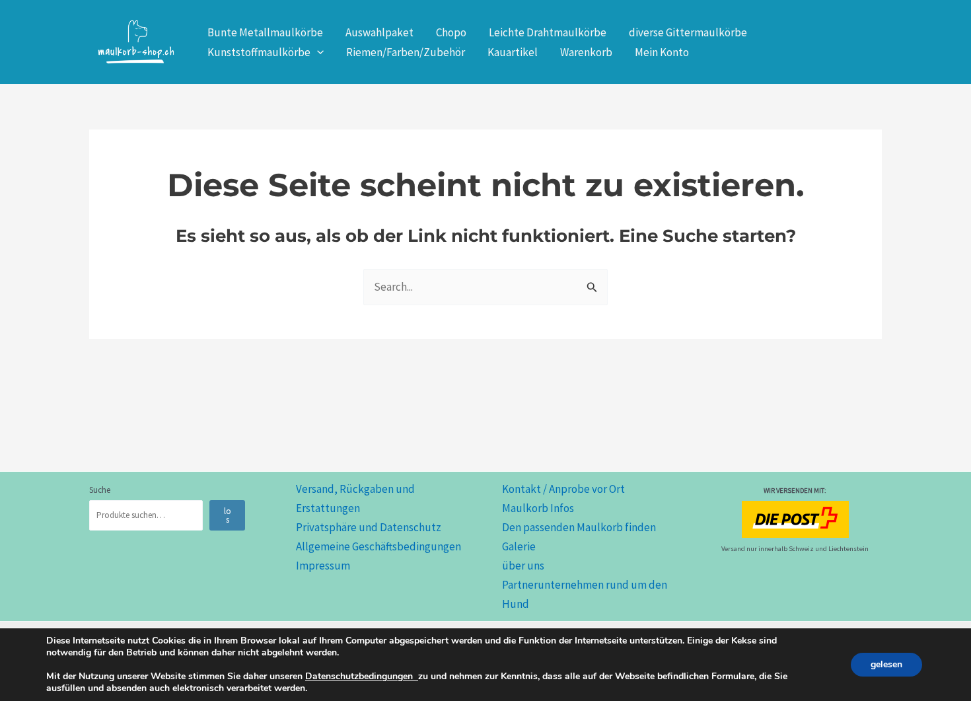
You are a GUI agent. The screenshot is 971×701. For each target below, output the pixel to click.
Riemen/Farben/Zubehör (405, 52)
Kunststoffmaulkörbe (258, 52)
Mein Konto (662, 52)
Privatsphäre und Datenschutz (368, 527)
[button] (317, 52)
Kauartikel (512, 52)
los (227, 515)
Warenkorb (586, 52)
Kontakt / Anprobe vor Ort (563, 489)
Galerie (519, 546)
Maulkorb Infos (538, 508)
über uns (523, 565)
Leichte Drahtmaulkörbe (547, 32)
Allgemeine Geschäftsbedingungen (378, 546)
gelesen (886, 664)
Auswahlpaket (379, 32)
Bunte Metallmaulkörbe (265, 32)
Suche (99, 490)
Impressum (323, 565)
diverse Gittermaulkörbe (688, 32)
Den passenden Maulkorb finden (579, 527)
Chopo (451, 32)
